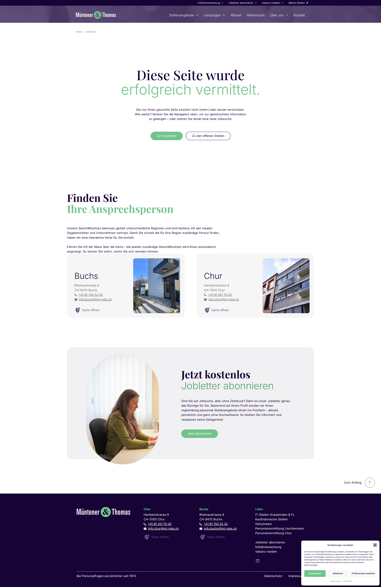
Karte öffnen (160, 537)
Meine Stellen (297, 2)
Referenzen (256, 15)
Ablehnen (338, 573)
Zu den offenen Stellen (208, 136)
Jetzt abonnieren (200, 433)
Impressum (347, 581)
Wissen (236, 15)
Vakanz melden (271, 2)
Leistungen (212, 15)
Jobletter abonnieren (240, 2)
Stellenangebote (181, 15)
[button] (375, 545)
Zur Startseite (167, 136)
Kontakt (299, 15)
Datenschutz (335, 581)
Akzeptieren (315, 573)
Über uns (277, 15)
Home (79, 31)
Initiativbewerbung (209, 2)
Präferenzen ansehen (363, 573)
